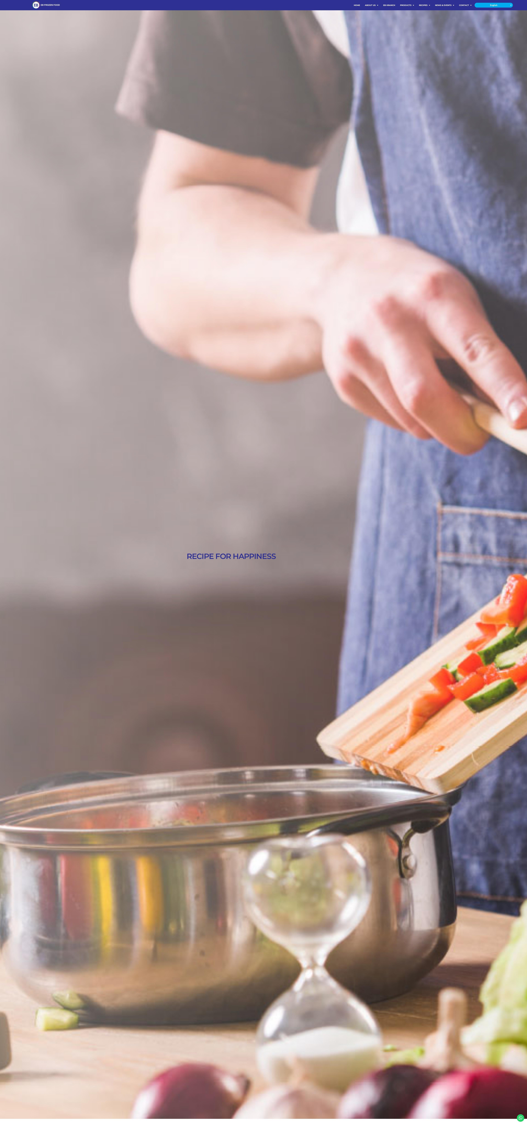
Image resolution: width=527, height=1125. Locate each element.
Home (357, 5)
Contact (464, 5)
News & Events (443, 5)
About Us (370, 5)
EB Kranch (389, 5)
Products (405, 5)
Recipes (423, 5)
